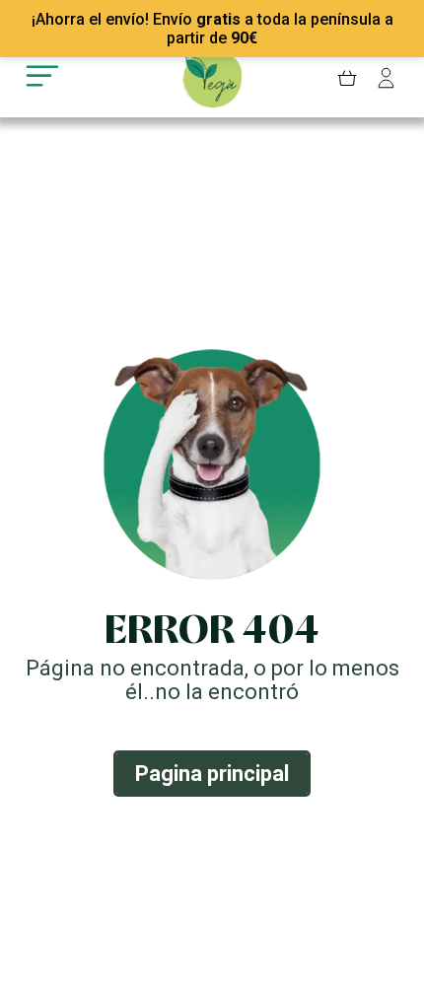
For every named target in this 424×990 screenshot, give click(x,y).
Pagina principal (212, 773)
